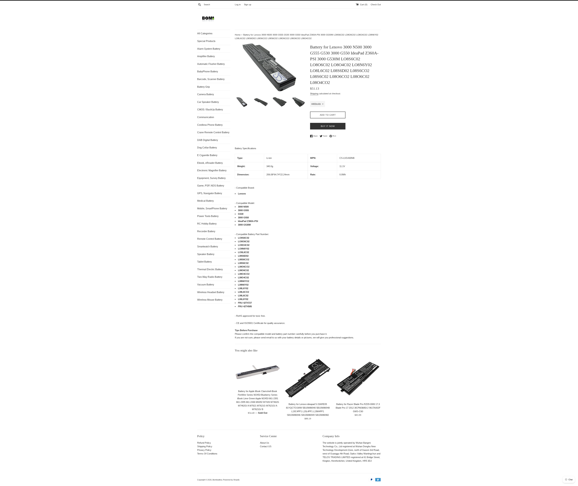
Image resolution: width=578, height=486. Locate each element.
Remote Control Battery (209, 239)
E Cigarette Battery (207, 155)
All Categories (204, 33)
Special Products (206, 41)
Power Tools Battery (208, 216)
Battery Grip (203, 87)
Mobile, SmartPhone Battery (212, 208)
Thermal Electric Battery (210, 269)
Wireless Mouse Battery (209, 299)
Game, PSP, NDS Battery (210, 185)
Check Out (376, 4)
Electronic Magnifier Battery (212, 170)
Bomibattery (217, 480)
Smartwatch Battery (207, 246)
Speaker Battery (205, 254)
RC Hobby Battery (207, 223)
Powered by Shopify (231, 480)
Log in (238, 4)
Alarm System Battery (208, 49)
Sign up (247, 4)
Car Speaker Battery (208, 102)
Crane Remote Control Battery (213, 132)
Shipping (314, 93)
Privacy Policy (204, 450)
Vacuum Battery (205, 284)
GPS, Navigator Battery (209, 193)
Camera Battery (205, 94)
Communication (205, 117)
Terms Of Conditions (207, 453)
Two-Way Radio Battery (209, 277)
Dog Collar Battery (207, 147)
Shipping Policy (204, 446)
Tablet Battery (204, 261)
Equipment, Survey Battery (211, 178)
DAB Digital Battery (207, 140)
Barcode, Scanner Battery (211, 79)
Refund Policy (204, 442)
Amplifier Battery (206, 56)
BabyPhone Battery (207, 71)
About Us (264, 442)
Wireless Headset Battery (210, 292)
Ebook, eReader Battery (210, 163)
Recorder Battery (206, 231)
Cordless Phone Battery (210, 125)
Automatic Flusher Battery (211, 64)
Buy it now (328, 126)
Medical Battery (205, 201)
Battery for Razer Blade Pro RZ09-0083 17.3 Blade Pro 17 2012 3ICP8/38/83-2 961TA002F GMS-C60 (358, 408)
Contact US (265, 446)
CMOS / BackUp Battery (210, 109)
